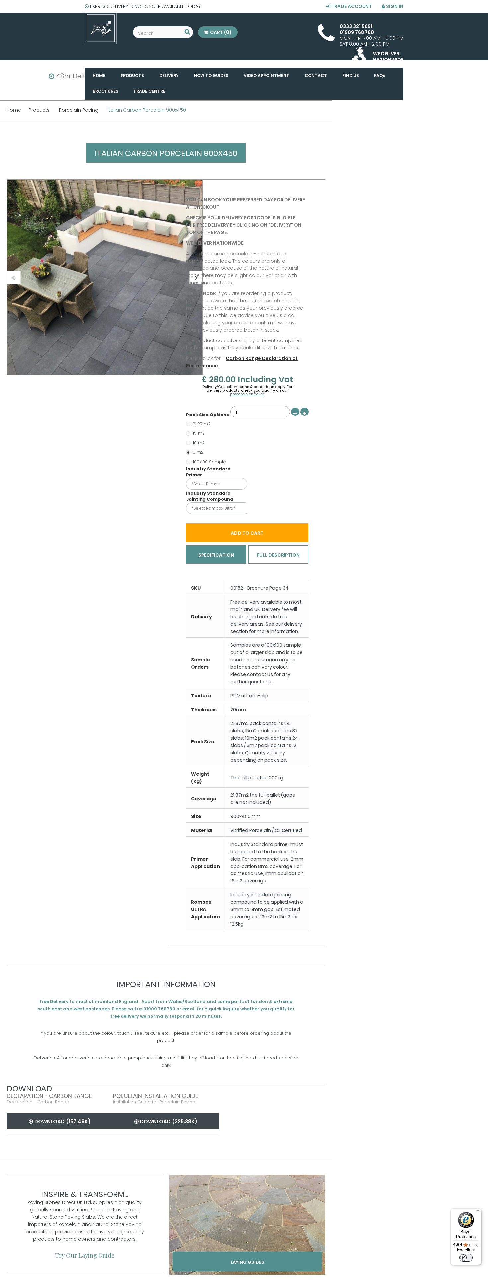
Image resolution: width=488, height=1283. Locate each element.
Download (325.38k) (168, 1121)
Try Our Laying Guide (85, 1255)
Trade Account (351, 6)
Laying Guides (247, 1262)
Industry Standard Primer (208, 472)
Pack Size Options (208, 415)
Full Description (278, 555)
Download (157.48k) (62, 1121)
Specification (216, 555)
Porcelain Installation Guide (155, 1096)
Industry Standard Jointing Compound (210, 496)
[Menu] (477, 1212)
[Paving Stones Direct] (101, 28)
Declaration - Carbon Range (49, 1096)
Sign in (394, 6)
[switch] (466, 1258)
